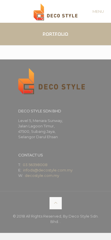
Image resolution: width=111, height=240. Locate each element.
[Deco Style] (55, 11)
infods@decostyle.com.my (48, 170)
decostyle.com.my (42, 175)
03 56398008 (35, 164)
